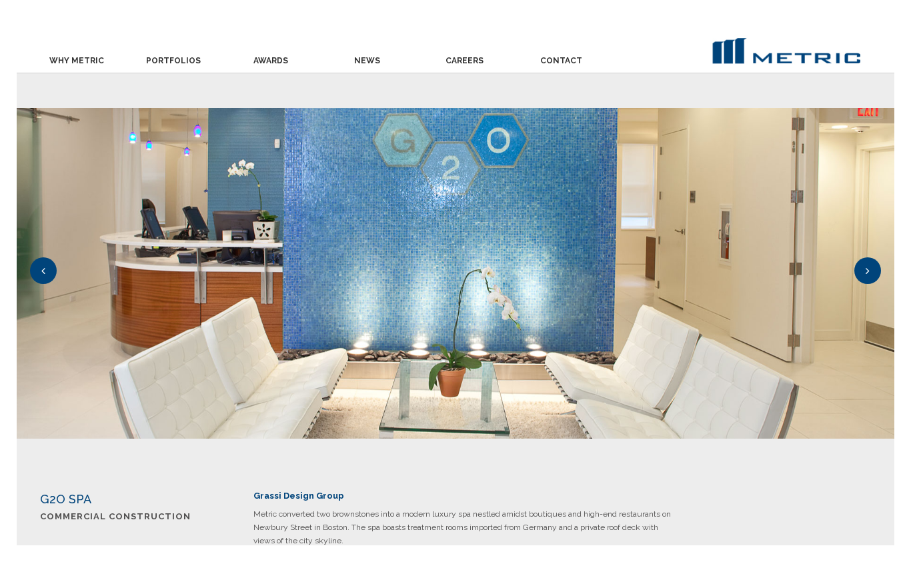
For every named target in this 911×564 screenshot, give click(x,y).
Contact (561, 60)
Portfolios (173, 60)
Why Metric (76, 60)
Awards (270, 60)
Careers (464, 60)
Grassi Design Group (298, 496)
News (367, 60)
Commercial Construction (115, 516)
